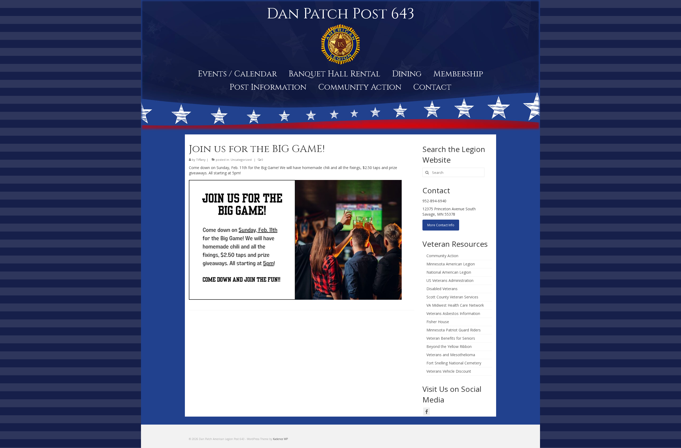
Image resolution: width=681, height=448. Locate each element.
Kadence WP (280, 439)
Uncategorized (241, 160)
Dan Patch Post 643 (340, 14)
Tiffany (201, 160)
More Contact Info (440, 225)
